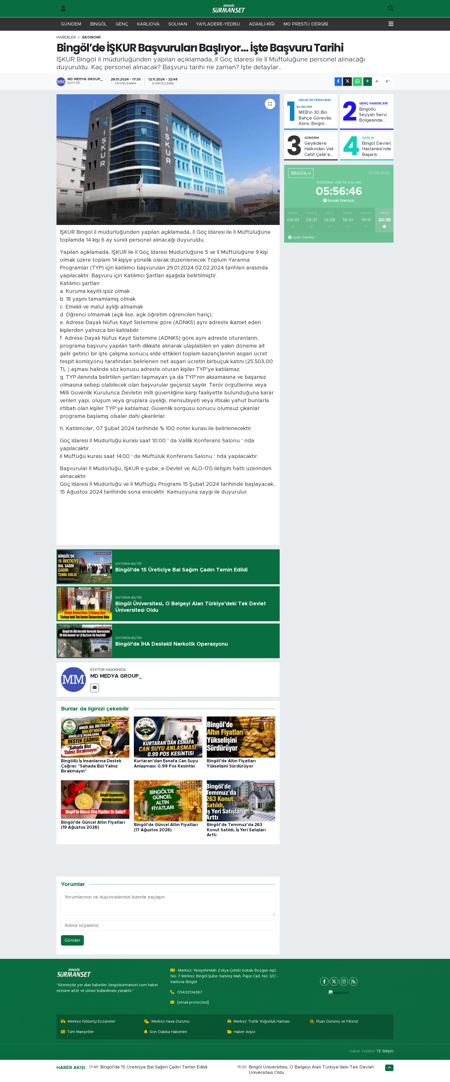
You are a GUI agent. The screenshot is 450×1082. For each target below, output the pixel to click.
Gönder (72, 940)
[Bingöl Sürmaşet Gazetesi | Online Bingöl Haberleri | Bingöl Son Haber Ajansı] (229, 8)
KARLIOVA (148, 24)
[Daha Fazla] (367, 81)
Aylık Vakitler (303, 237)
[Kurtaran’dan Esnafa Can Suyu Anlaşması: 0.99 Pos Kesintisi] (168, 737)
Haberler (66, 37)
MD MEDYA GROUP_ (116, 676)
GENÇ (122, 24)
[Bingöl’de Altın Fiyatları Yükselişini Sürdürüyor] (241, 737)
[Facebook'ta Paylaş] (338, 81)
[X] (334, 981)
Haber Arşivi (244, 1032)
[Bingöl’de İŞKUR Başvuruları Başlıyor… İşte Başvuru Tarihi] (168, 159)
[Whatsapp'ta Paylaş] (357, 81)
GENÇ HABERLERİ (373, 103)
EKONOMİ (91, 37)
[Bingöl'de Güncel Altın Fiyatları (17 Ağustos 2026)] (168, 800)
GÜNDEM (71, 24)
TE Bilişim (384, 1051)
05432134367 (189, 992)
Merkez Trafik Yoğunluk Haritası (261, 1021)
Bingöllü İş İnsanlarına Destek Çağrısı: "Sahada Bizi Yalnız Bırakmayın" (91, 766)
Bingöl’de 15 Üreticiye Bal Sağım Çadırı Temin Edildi (153, 1067)
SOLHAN (177, 24)
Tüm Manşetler (80, 1032)
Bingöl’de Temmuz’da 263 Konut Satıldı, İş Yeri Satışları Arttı (236, 830)
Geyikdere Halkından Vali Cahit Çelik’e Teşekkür (318, 149)
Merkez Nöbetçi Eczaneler (91, 1021)
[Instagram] (343, 981)
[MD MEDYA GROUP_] (73, 679)
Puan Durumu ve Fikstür (337, 1021)
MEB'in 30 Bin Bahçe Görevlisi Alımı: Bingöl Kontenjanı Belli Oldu (314, 118)
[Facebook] (324, 981)
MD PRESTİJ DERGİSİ (305, 24)
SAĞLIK (368, 137)
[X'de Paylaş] (347, 81)
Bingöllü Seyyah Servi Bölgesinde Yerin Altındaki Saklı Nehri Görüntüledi (374, 115)
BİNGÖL (98, 24)
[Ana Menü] (391, 24)
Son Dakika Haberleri (168, 1032)
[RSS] (353, 981)
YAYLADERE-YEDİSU (218, 24)
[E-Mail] (94, 688)
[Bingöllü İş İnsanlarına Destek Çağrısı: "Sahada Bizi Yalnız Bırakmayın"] (95, 737)
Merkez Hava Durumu (170, 1021)
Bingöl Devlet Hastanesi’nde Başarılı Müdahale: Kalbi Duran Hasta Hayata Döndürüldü (376, 149)
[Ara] (390, 8)
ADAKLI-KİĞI (261, 24)
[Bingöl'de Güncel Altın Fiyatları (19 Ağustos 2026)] (95, 799)
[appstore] (338, 993)
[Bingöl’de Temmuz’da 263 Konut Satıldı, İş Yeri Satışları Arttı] (241, 800)
